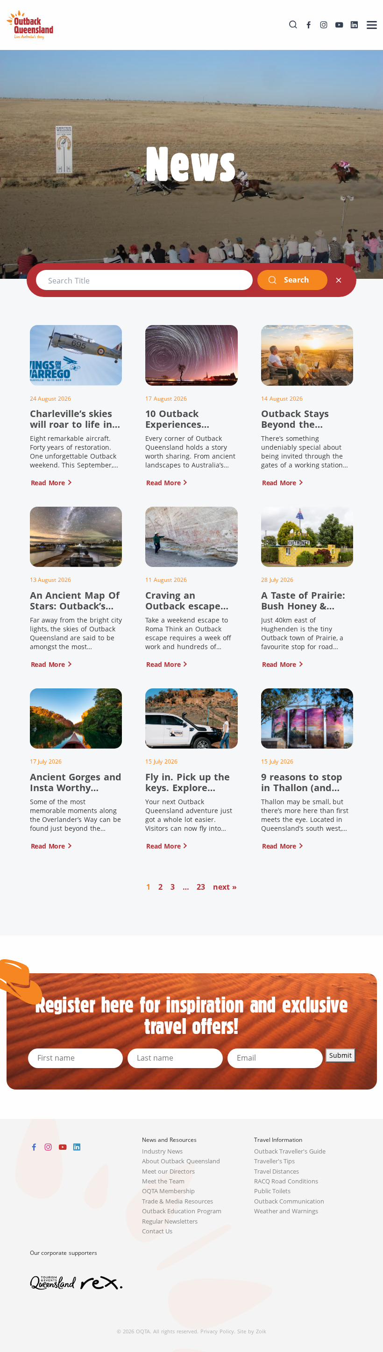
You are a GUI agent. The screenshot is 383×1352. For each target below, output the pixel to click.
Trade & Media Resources (177, 1201)
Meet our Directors (168, 1171)
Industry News (162, 1151)
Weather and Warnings (286, 1211)
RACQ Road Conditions (286, 1181)
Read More (48, 482)
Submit (340, 1055)
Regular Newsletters (170, 1221)
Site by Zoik (251, 1331)
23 (201, 887)
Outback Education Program (182, 1211)
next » (225, 887)
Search (296, 280)
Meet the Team (163, 1181)
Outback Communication (289, 1201)
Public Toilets (272, 1191)
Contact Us (157, 1231)
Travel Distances (276, 1171)
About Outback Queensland (181, 1161)
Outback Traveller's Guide (290, 1151)
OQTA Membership (168, 1191)
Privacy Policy (217, 1331)
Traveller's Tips (274, 1161)
